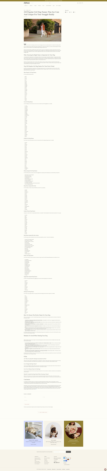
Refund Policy (54, 469)
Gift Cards (58, 5)
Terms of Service (46, 462)
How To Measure (37, 463)
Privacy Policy (46, 463)
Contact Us (45, 460)
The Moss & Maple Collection (57, 0)
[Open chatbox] (105, 469)
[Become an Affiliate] (73, 430)
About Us (45, 459)
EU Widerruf (63, 469)
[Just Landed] (53, 430)
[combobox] (41, 3)
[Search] (50, 3)
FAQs (35, 460)
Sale (54, 5)
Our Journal (46, 461)
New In (26, 5)
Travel (39, 5)
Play (43, 5)
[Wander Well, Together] (33, 430)
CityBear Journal (28, 10)
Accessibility (68, 469)
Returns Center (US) (37, 462)
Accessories (48, 5)
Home (24, 10)
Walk (36, 5)
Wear (31, 5)
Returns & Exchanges (38, 459)
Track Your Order (37, 461)
